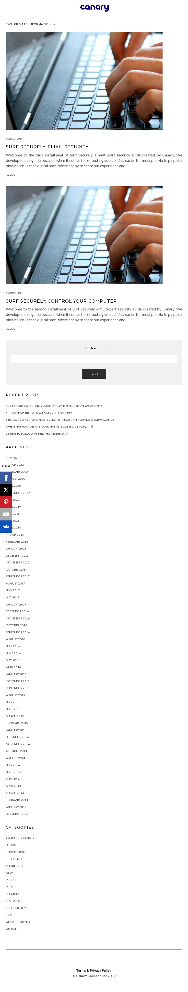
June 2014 (13, 772)
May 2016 (12, 660)
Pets (9, 887)
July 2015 (13, 702)
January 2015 (16, 730)
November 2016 (18, 618)
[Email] (6, 514)
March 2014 (15, 793)
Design (11, 845)
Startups (13, 901)
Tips (9, 915)
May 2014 (12, 779)
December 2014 (17, 737)
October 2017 (16, 569)
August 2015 (15, 695)
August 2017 (15, 583)
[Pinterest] (6, 502)
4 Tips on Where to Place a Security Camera (39, 412)
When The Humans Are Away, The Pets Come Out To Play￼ (49, 426)
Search (94, 373)
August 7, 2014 (14, 138)
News (10, 873)
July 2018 (13, 513)
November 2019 (18, 493)
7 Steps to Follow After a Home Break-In (37, 433)
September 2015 (18, 688)
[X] (6, 490)
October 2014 (16, 751)
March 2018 (15, 534)
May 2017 (12, 597)
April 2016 (13, 667)
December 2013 (17, 814)
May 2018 (12, 520)
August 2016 (15, 639)
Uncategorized (18, 922)
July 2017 (13, 590)
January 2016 (16, 674)
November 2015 (18, 681)
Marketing (14, 866)
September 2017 (18, 576)
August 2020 (15, 478)
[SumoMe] (6, 526)
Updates (12, 929)
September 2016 (18, 632)
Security (10, 174)
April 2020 (13, 485)
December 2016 (17, 611)
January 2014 (16, 807)
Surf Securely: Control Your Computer (61, 301)
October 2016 (16, 625)
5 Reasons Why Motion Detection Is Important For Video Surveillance (60, 419)
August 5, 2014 (14, 292)
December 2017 (17, 555)
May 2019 (12, 499)
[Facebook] (6, 478)
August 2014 (15, 758)
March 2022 (15, 464)
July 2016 (13, 646)
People (11, 880)
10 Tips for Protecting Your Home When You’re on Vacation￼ (54, 406)
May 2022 (12, 458)
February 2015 (17, 723)
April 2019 (13, 506)
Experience (14, 859)
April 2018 (13, 527)
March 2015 (15, 716)
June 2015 (13, 709)
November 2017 (18, 562)
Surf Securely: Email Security (47, 147)
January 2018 (16, 548)
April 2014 (13, 786)
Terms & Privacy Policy (93, 970)
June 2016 (13, 653)
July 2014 (13, 765)
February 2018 (17, 541)
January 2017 (16, 604)
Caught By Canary (20, 838)
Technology (16, 908)
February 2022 (17, 472)
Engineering (15, 852)
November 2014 (18, 744)
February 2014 (17, 800)
